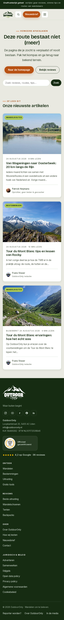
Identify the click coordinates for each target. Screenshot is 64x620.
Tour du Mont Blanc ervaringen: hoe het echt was (29, 337)
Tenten (6, 509)
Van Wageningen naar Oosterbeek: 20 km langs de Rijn (31, 165)
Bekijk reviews (47, 69)
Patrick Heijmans (20, 189)
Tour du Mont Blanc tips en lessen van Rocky (30, 253)
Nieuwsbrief (31, 14)
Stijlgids (6, 570)
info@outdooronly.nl (12, 427)
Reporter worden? (12, 613)
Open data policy (11, 576)
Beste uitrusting (11, 499)
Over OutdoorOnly (12, 529)
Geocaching (13, 40)
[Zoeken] (18, 14)
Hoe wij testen (10, 534)
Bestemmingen (14, 47)
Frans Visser (18, 273)
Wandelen (11, 32)
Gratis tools (8, 484)
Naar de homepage (19, 69)
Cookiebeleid (9, 592)
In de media (52, 613)
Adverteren (8, 560)
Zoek (56, 82)
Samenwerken (10, 565)
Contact (7, 545)
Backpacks (8, 515)
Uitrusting (7, 479)
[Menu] (45, 14)
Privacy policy (10, 581)
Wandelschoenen (11, 504)
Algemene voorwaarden (15, 586)
